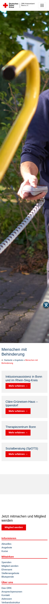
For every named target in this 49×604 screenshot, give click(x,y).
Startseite (8, 360)
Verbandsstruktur (11, 602)
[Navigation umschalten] (42, 5)
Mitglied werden (14, 527)
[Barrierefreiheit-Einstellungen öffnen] (46, 305)
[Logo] (18, 5)
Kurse (5, 551)
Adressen (7, 598)
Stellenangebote (10, 573)
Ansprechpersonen (12, 591)
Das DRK (7, 588)
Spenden (6, 562)
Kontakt (6, 595)
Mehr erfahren (17, 386)
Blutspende (8, 576)
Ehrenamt (7, 569)
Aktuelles (6, 544)
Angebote (18, 360)
